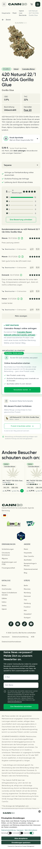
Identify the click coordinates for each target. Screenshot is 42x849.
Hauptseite (6, 13)
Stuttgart (27, 617)
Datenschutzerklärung (20, 637)
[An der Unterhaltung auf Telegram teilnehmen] (31, 623)
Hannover (27, 596)
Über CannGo (29, 556)
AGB (32, 637)
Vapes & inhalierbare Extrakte (9, 594)
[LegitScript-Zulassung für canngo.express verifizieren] (21, 536)
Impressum (6, 637)
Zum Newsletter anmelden (21, 706)
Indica (4, 602)
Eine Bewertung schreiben (21, 220)
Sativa (4, 605)
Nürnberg (27, 592)
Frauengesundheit (8, 568)
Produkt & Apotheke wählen (21, 426)
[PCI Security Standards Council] (30, 523)
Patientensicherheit (31, 569)
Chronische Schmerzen (6, 554)
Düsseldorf (27, 614)
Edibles (4, 598)
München (27, 589)
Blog (25, 573)
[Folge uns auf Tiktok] (24, 623)
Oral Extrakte (6, 589)
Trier (25, 600)
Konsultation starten (21, 390)
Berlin (26, 585)
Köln (25, 610)
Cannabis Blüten (28, 69)
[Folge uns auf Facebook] (11, 623)
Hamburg (27, 603)
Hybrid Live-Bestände (22, 13)
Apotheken (28, 560)
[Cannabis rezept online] (17, 4)
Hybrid (16, 69)
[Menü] (4, 4)
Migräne (5, 558)
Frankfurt (27, 607)
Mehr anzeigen (21, 316)
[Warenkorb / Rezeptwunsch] (31, 4)
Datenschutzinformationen (11, 642)
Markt (15, 13)
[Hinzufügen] (22, 490)
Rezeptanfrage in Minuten (30, 565)
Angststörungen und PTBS (9, 563)
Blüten (4, 585)
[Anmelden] (37, 4)
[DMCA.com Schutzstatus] (13, 523)
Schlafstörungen (8, 549)
